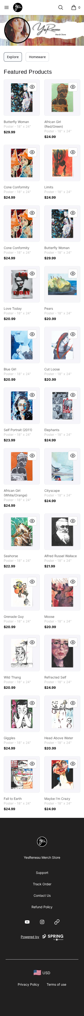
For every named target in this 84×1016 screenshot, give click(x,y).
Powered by (30, 937)
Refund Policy (42, 907)
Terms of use (56, 984)
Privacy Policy (28, 984)
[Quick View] (32, 86)
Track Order (42, 884)
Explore (13, 57)
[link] (21, 98)
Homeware (37, 57)
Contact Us (42, 895)
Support (42, 873)
